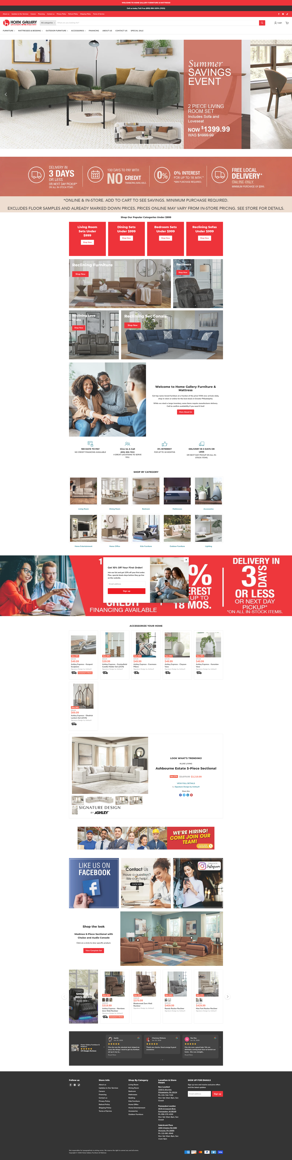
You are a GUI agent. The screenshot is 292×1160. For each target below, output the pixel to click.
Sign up (126, 591)
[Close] (186, 559)
